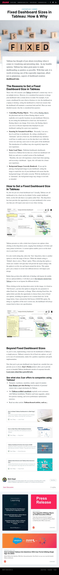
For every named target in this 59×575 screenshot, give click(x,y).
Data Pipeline (33, 2)
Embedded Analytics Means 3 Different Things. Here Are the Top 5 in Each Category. (15, 522)
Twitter (55, 569)
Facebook (50, 569)
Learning (34, 9)
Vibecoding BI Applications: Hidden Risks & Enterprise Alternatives (15, 515)
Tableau (28, 92)
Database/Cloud (42, 2)
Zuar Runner (13, 385)
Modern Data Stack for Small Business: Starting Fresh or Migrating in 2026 (15, 509)
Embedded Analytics (23, 2)
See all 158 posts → (15, 527)
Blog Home (13, 2)
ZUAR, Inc (10, 569)
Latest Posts (43, 569)
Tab (21, 391)
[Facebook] (50, 2)
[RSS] (56, 2)
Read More (53, 480)
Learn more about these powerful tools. (19, 372)
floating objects (43, 113)
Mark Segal (12, 479)
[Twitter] (53, 2)
